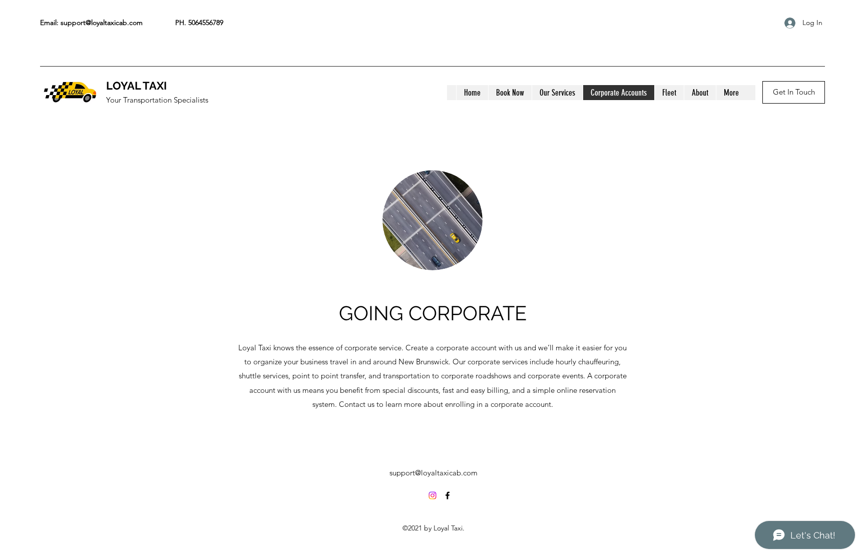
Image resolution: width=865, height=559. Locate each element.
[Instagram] (432, 495)
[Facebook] (448, 495)
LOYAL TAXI (136, 85)
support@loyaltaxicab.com (102, 22)
